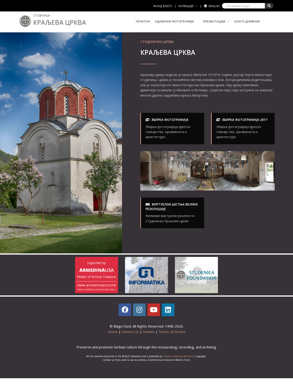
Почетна (143, 21)
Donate (149, 331)
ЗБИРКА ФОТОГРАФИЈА (169, 119)
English (214, 6)
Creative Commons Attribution (179, 356)
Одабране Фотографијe (174, 21)
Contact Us (130, 331)
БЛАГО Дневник (247, 21)
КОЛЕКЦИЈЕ (186, 6)
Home (113, 331)
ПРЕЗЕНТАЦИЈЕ (214, 21)
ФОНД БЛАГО (162, 6)
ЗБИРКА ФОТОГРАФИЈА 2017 (244, 119)
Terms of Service (171, 331)
